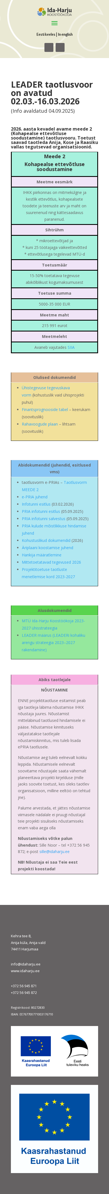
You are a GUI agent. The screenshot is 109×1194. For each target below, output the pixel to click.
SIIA (71, 347)
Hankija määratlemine (41, 555)
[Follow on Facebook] (48, 47)
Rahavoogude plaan (40, 424)
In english (65, 34)
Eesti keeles (45, 34)
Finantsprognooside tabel (45, 409)
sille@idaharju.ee (54, 851)
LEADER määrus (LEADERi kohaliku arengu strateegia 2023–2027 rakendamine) (53, 642)
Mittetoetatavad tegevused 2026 (51, 562)
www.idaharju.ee (25, 970)
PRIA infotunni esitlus (41, 511)
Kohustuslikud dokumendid (46, 540)
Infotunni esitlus (36, 504)
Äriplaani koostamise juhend (47, 547)
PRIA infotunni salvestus (44, 518)
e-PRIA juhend (35, 496)
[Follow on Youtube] (60, 47)
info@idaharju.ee (26, 964)
